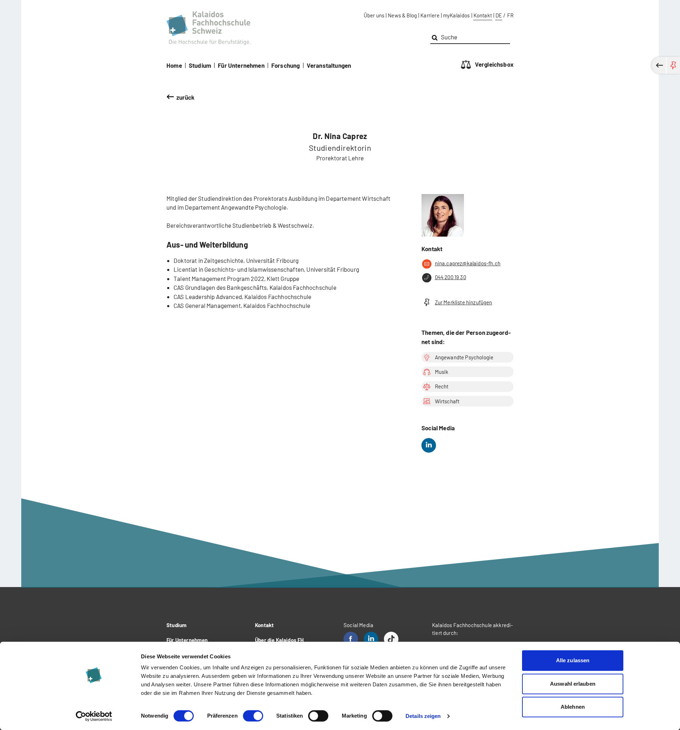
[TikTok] (391, 639)
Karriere (429, 15)
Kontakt (483, 15)
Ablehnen (573, 707)
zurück (185, 97)
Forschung (285, 65)
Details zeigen (423, 716)
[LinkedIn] (428, 445)
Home (174, 65)
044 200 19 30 (450, 277)
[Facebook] (351, 639)
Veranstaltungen (329, 65)
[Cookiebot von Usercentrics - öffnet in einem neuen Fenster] (94, 716)
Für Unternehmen (241, 65)
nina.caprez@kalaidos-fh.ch (467, 263)
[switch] (253, 715)
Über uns (374, 15)
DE (498, 15)
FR (510, 15)
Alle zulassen (572, 660)
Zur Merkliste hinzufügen (463, 302)
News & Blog (402, 15)
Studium (200, 65)
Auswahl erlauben (572, 684)
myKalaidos (456, 15)
